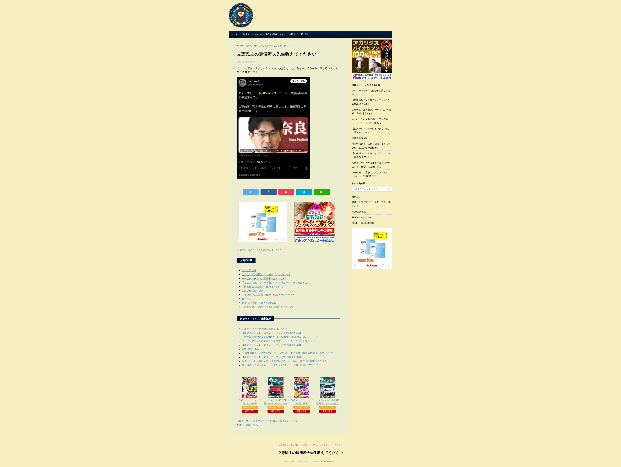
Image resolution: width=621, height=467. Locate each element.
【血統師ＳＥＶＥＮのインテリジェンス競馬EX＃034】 (272, 345)
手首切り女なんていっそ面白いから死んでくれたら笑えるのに (276, 282)
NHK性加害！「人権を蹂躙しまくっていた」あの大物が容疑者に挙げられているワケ (288, 353)
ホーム (235, 34)
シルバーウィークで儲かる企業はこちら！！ (266, 328)
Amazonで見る (249, 407)
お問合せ (293, 34)
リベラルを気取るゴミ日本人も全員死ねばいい (271, 421)
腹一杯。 (246, 298)
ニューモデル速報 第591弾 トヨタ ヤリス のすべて (275, 403)
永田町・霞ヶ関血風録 (363, 223)
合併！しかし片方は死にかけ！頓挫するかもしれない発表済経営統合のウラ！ (284, 361)
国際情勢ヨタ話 (250, 349)
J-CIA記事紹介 (359, 211)
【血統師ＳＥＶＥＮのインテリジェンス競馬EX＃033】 (272, 357)
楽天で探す (250, 411)
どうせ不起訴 (249, 270)
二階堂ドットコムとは (251, 34)
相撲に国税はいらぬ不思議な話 (259, 302)
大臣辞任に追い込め (253, 290)
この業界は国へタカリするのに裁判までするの (267, 306)
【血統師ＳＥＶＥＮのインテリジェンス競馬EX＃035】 (272, 332)
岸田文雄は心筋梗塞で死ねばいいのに (262, 286)
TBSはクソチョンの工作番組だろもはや (263, 278)
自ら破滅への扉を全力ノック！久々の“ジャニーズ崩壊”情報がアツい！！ (281, 365)
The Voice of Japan (361, 217)
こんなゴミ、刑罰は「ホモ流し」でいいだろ (266, 274)
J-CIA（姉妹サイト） (276, 34)
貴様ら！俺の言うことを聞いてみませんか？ (261, 250)
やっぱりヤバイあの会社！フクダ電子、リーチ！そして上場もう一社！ (280, 341)
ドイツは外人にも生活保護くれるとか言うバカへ (268, 294)
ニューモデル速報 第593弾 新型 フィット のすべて (327, 403)
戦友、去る (252, 425)
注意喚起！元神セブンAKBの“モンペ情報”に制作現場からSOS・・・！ (280, 336)
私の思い (305, 34)
